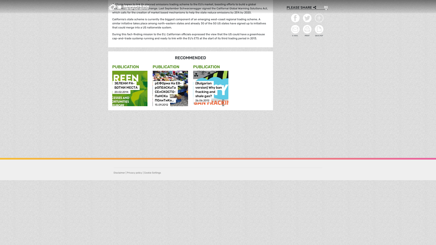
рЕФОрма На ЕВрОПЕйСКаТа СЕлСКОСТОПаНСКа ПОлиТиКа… (168, 91)
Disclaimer (119, 172)
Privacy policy (134, 172)
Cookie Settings (152, 172)
